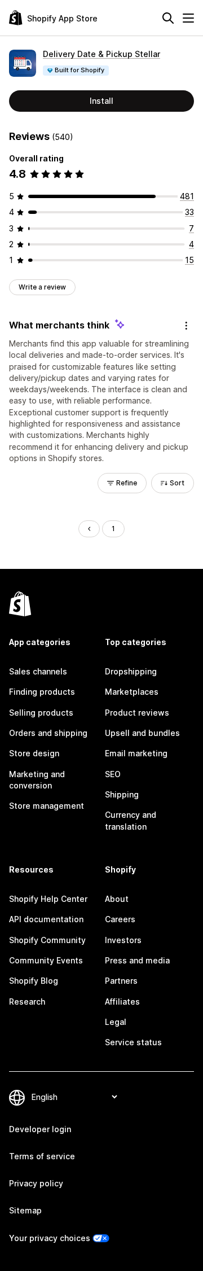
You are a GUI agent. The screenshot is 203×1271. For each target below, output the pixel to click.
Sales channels (38, 671)
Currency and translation (130, 820)
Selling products (41, 712)
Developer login (40, 1129)
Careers (120, 919)
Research (27, 1001)
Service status (133, 1042)
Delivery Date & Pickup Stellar (101, 54)
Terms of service (42, 1156)
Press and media (137, 960)
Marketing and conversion (37, 779)
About (117, 899)
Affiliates (122, 1001)
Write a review (42, 287)
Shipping (122, 794)
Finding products (42, 691)
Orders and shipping (48, 733)
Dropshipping (131, 671)
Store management (46, 805)
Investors (123, 940)
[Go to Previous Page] (89, 528)
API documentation (46, 919)
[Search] (168, 18)
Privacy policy (36, 1183)
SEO (113, 774)
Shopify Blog (33, 980)
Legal (115, 1022)
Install (101, 101)
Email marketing (136, 753)
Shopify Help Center (48, 899)
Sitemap (25, 1210)
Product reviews (137, 712)
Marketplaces (131, 691)
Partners (121, 980)
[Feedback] (186, 326)
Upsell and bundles (142, 733)
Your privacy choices (49, 1238)
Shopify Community (47, 940)
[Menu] (188, 18)
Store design (34, 753)
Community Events (46, 960)
